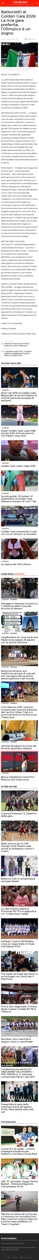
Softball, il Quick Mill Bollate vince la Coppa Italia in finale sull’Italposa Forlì (18, 944)
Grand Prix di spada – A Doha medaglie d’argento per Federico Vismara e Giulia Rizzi (19, 1151)
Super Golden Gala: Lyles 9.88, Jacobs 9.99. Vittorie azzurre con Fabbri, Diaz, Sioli (18, 433)
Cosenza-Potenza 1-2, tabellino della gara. (19, 814)
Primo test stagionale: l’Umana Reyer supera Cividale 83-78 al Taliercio (19, 1009)
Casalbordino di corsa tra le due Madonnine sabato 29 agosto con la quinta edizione (19, 640)
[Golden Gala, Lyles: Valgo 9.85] (19, 450)
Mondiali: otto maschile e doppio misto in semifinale (17, 1040)
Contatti (15, 1257)
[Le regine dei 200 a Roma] (19, 549)
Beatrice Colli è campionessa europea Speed (18, 880)
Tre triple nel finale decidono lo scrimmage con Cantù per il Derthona (19, 977)
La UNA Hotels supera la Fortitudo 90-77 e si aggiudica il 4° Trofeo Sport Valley (18, 911)
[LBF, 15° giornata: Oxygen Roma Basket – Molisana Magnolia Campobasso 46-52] (19, 1168)
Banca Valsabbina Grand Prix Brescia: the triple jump (18, 778)
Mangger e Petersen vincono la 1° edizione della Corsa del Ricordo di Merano (19, 606)
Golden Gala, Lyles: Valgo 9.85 (18, 466)
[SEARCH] (37, 3)
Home (8, 1257)
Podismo (13, 599)
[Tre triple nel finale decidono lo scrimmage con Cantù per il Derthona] (19, 961)
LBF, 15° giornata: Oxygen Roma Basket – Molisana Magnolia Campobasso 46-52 (19, 1184)
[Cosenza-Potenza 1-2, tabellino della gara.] (19, 800)
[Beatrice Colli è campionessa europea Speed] (19, 866)
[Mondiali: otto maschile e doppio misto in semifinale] (19, 1026)
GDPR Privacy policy (26, 1257)
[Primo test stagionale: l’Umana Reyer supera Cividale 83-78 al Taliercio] (19, 994)
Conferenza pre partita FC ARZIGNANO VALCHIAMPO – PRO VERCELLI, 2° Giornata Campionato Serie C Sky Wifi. (18, 1073)
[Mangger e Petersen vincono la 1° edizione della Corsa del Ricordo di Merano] (19, 588)
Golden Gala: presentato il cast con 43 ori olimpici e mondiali (19, 532)
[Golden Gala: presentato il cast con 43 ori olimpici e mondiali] (19, 516)
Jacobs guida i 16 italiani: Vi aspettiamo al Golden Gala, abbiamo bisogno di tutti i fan (18, 499)
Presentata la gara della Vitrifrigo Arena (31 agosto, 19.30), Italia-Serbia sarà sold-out (17, 1108)
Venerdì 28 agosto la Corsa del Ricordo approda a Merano (18, 747)
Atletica (5, 390)
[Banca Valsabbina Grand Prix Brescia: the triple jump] (19, 761)
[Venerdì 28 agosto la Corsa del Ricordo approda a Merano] (19, 730)
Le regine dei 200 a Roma (16, 564)
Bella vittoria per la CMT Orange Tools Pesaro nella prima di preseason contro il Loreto (17, 847)
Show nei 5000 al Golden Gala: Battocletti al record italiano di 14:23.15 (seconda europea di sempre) (19, 397)
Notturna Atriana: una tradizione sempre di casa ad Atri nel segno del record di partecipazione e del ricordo (18, 675)
